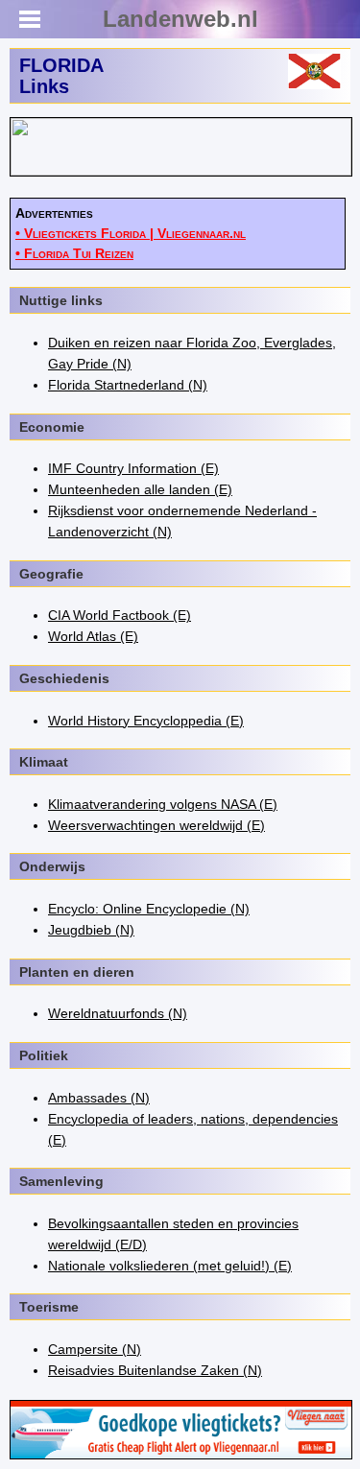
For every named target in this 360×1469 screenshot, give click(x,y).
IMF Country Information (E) (133, 468)
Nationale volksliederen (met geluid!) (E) (170, 1265)
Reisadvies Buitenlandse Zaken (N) (155, 1370)
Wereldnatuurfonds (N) (117, 1013)
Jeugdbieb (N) (91, 929)
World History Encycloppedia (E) (146, 720)
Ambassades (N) (99, 1097)
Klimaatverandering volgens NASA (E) (162, 804)
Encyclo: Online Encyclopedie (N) (149, 908)
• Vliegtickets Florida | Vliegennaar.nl (130, 233)
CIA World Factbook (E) (119, 615)
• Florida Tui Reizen (74, 253)
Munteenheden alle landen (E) (140, 489)
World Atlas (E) (93, 636)
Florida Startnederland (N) (127, 384)
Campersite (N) (94, 1349)
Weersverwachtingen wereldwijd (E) (156, 825)
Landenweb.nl (180, 19)
